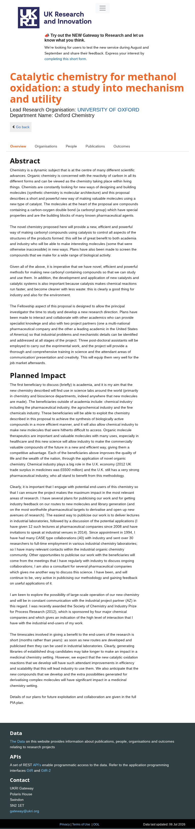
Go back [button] (22, 127)
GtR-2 (46, 770)
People (71, 146)
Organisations (46, 146)
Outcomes (121, 146)
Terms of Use (81, 824)
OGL (96, 824)
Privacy (65, 824)
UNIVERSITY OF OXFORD (108, 109)
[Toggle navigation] (102, 8)
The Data (17, 741)
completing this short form (65, 59)
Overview (18, 146)
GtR (30, 770)
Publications (95, 146)
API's (37, 765)
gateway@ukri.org (24, 811)
